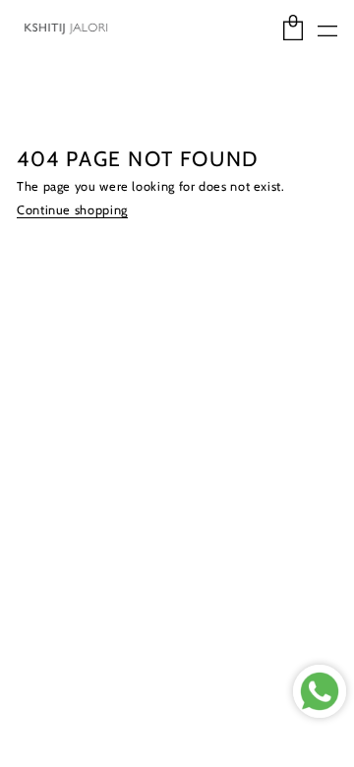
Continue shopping (72, 210)
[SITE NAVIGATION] (327, 32)
